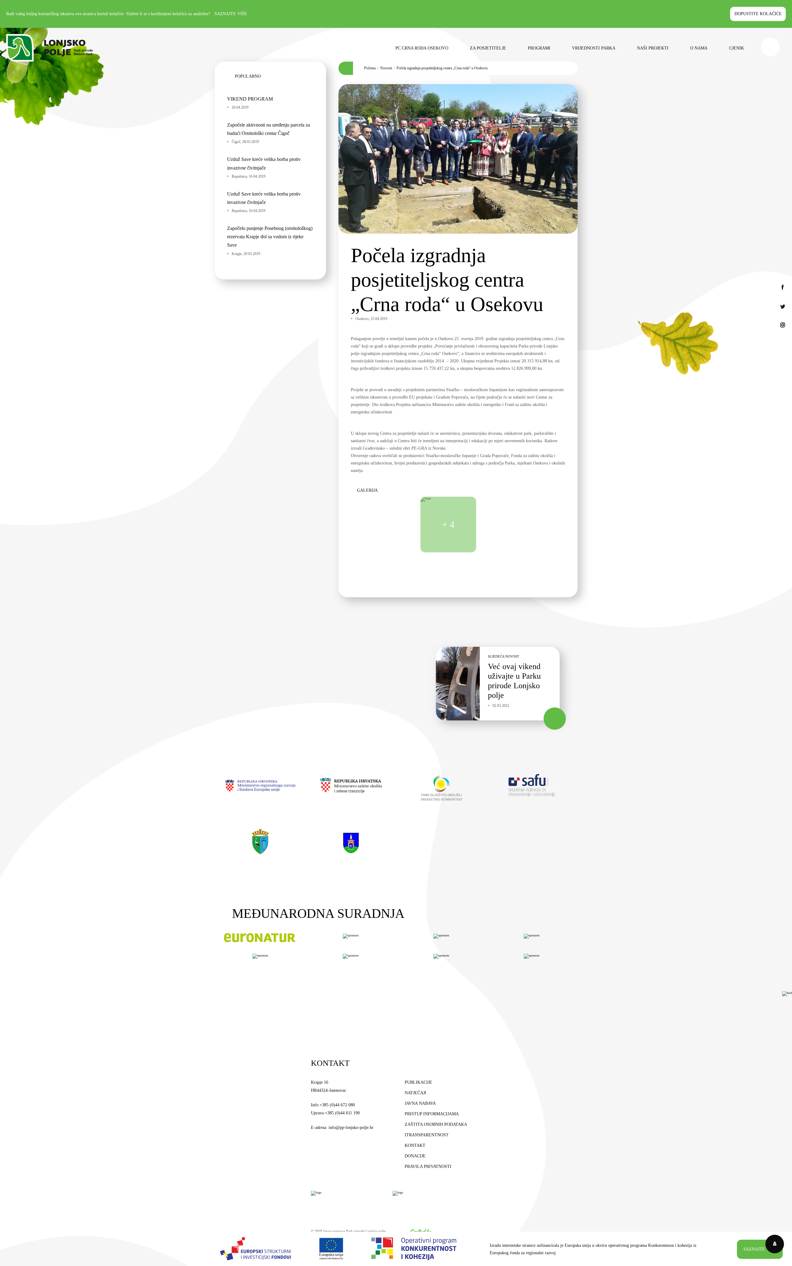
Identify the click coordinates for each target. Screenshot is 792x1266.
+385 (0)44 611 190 (342, 1113)
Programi (539, 48)
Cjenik (736, 48)
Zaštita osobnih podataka (436, 1124)
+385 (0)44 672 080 (337, 1105)
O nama (699, 48)
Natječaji (415, 1093)
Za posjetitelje (488, 48)
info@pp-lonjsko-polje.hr (351, 1127)
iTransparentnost (427, 1135)
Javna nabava (420, 1103)
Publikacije (418, 1082)
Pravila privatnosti (428, 1166)
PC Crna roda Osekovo (421, 48)
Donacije (415, 1156)
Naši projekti (653, 48)
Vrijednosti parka (593, 48)
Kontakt (415, 1145)
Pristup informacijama (432, 1114)
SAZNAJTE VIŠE (759, 1249)
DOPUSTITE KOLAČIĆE (758, 13)
